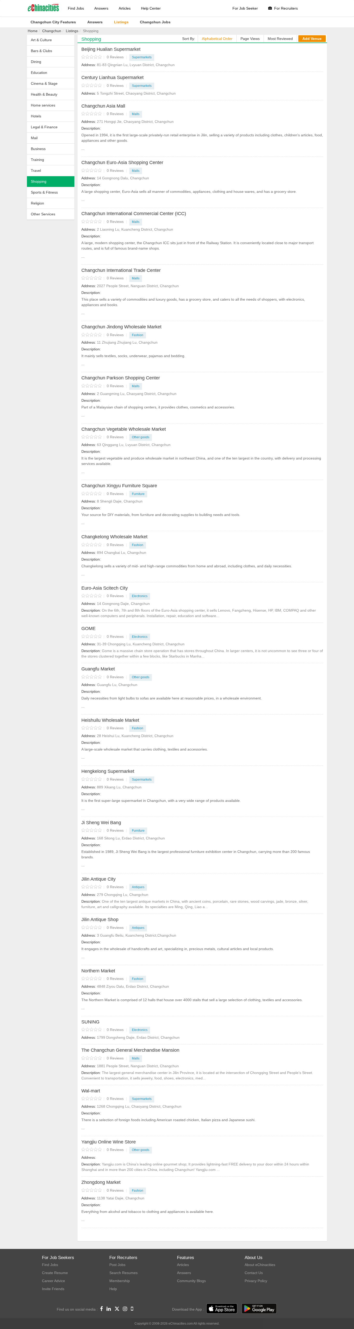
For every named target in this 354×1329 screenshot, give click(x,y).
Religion (37, 203)
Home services (43, 105)
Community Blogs (191, 1281)
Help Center (151, 8)
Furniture (138, 494)
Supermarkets (142, 57)
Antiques (138, 887)
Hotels (36, 116)
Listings (72, 31)
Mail (34, 138)
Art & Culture (41, 40)
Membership (119, 1281)
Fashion (137, 335)
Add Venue (312, 39)
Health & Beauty (44, 94)
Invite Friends (53, 1289)
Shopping (38, 181)
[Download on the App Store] (222, 1309)
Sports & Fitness (44, 192)
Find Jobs (76, 8)
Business (38, 149)
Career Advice (53, 1281)
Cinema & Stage (44, 83)
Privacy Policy (256, 1281)
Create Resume (55, 1273)
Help (113, 1289)
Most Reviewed (280, 39)
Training (37, 160)
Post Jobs (117, 1265)
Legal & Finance (44, 127)
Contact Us (254, 1273)
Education (39, 72)
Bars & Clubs (41, 51)
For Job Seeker (245, 8)
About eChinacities (260, 1265)
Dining (36, 62)
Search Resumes (123, 1273)
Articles (125, 8)
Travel (36, 170)
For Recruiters (285, 8)
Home (33, 31)
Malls (135, 114)
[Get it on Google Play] (259, 1309)
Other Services (43, 214)
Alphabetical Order (217, 39)
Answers (101, 8)
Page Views (250, 39)
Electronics (139, 596)
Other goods (140, 437)
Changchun (51, 31)
